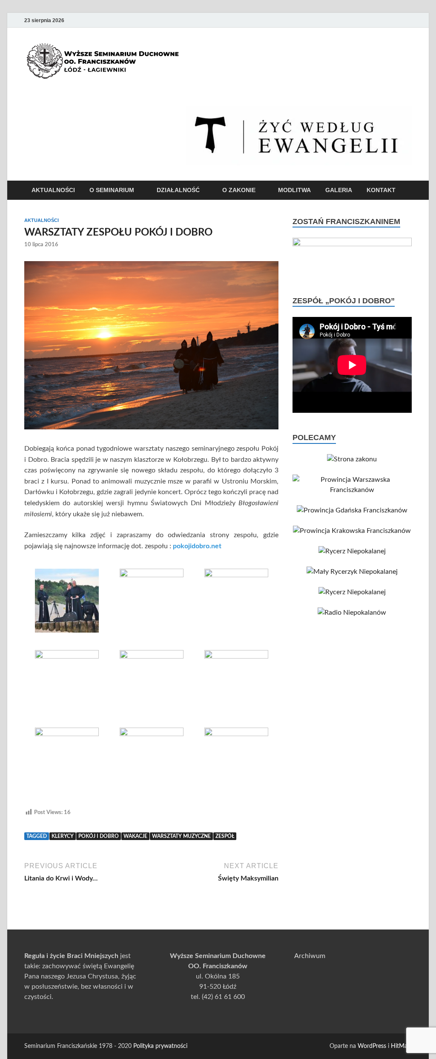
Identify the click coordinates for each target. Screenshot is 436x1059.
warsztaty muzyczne (181, 836)
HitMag (400, 1046)
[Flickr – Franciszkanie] (407, 20)
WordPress (372, 1046)
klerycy (63, 836)
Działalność (178, 190)
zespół (224, 836)
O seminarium (111, 190)
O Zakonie (238, 190)
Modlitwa (294, 190)
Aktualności (53, 190)
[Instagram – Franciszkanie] (395, 20)
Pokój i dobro (98, 836)
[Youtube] (371, 20)
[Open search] (407, 191)
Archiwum (309, 956)
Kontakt (381, 190)
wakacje (135, 836)
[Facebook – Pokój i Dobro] (383, 20)
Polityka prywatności (160, 1046)
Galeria (338, 190)
